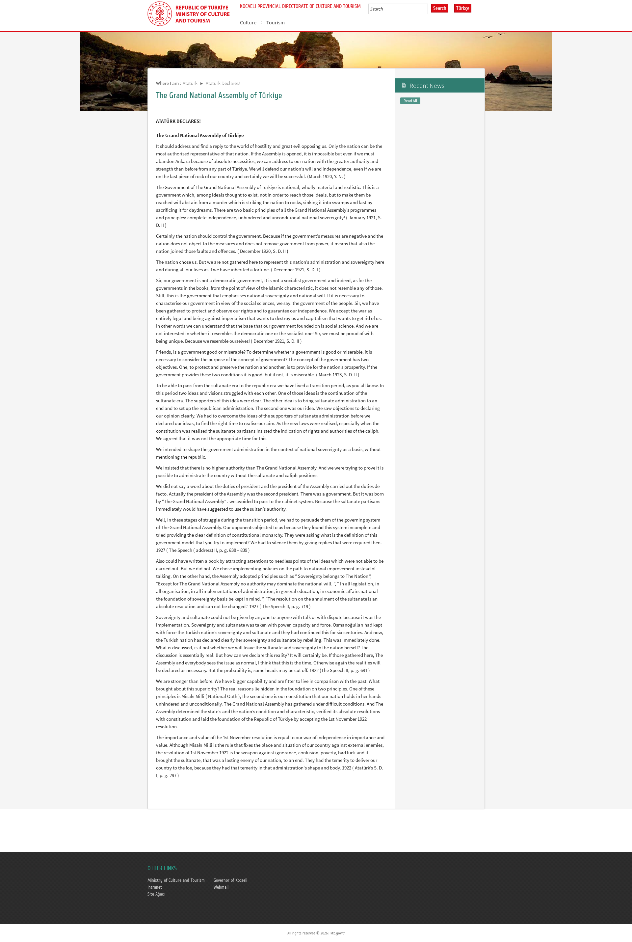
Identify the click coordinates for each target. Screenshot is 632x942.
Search (439, 8)
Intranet (154, 887)
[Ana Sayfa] (191, 12)
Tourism (275, 22)
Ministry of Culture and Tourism (176, 880)
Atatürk (190, 83)
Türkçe (462, 8)
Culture (248, 22)
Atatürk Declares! (223, 83)
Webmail (221, 887)
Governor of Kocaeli (230, 880)
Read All (410, 100)
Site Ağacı (156, 894)
